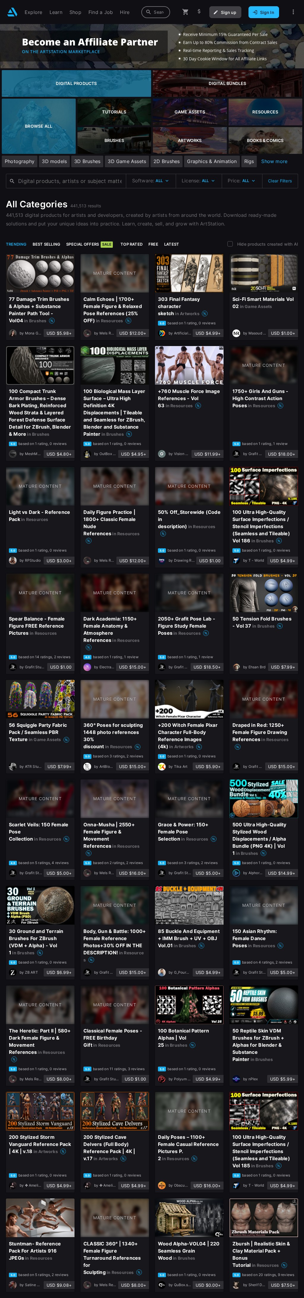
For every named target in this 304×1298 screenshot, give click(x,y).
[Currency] (199, 12)
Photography (19, 161)
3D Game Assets (127, 161)
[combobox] (155, 12)
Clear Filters (280, 180)
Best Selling (47, 244)
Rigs (249, 161)
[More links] (293, 12)
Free (153, 244)
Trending (16, 244)
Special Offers (88, 244)
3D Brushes (87, 161)
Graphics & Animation (212, 161)
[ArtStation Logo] (12, 12)
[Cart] (185, 12)
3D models (54, 161)
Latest (171, 244)
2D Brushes (166, 161)
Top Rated (131, 244)
